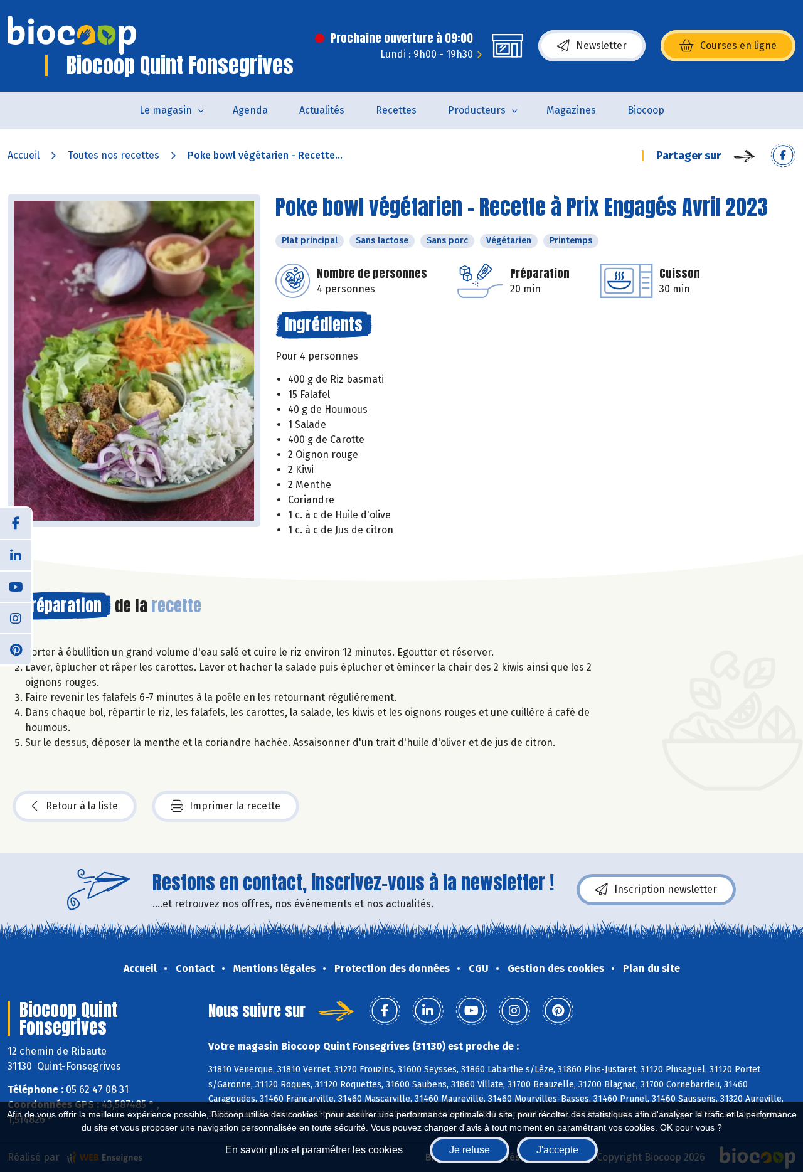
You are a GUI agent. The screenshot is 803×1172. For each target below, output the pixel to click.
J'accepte (557, 1149)
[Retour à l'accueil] (72, 35)
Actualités (321, 110)
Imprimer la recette (234, 806)
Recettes (396, 110)
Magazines (571, 110)
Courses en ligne (738, 45)
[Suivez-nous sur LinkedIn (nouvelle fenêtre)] (15, 554)
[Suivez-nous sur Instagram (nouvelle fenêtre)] (15, 617)
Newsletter (601, 45)
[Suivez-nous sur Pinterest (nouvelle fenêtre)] (15, 648)
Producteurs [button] (477, 110)
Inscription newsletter (665, 889)
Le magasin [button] (165, 110)
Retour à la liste (82, 806)
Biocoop (645, 110)
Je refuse (469, 1149)
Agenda (250, 110)
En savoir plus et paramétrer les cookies (314, 1149)
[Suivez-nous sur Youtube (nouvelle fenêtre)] (15, 586)
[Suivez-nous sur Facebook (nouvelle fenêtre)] (15, 523)
